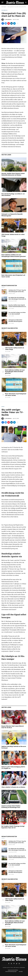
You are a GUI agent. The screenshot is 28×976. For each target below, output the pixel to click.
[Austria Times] (15, 2)
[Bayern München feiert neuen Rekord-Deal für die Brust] (14, 717)
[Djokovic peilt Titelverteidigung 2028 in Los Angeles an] (14, 758)
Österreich (4, 10)
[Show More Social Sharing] (17, 23)
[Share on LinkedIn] (11, 23)
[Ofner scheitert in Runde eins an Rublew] (14, 778)
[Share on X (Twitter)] (5, 23)
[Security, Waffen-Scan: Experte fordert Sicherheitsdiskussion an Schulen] (14, 164)
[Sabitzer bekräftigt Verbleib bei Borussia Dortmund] (14, 737)
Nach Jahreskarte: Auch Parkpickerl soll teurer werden (15, 394)
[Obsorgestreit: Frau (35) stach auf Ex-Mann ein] (14, 35)
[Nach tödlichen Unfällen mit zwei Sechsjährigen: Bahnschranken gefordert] (14, 246)
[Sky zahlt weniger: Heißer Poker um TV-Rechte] (14, 434)
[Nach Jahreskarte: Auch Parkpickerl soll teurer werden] (14, 266)
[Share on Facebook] (2, 23)
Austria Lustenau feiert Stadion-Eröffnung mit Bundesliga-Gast (11, 806)
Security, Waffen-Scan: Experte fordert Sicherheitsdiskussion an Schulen (13, 174)
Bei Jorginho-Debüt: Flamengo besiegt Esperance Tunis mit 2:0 (12, 827)
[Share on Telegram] (14, 23)
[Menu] (2, 2)
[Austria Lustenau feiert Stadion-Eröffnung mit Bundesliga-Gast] (14, 797)
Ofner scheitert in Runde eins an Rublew (13, 787)
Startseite (3, 6)
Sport (2, 406)
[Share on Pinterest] (8, 23)
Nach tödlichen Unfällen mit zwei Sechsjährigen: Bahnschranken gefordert (13, 255)
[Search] (26, 2)
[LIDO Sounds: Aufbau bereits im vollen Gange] (14, 225)
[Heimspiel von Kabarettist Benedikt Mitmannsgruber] (14, 205)
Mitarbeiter (8, 19)
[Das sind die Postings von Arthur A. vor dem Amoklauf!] (14, 185)
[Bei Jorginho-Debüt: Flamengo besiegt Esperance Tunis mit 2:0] (14, 817)
